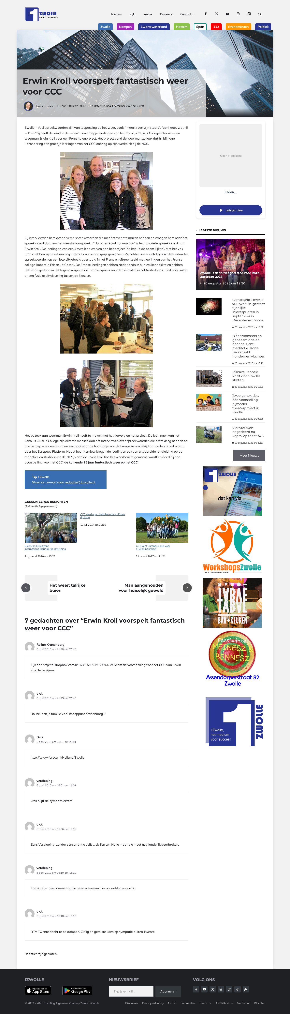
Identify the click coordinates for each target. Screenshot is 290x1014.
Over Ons (205, 1003)
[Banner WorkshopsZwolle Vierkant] (232, 576)
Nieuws (116, 14)
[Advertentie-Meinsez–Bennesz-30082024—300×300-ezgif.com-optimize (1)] (232, 687)
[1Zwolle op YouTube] (227, 14)
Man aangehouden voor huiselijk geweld (141, 588)
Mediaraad (243, 1003)
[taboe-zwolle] (232, 626)
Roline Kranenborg (50, 644)
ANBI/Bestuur (224, 1003)
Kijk (132, 14)
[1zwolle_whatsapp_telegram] (232, 515)
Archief (172, 1003)
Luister (147, 14)
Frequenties (188, 1003)
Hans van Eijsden (45, 106)
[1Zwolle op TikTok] (249, 14)
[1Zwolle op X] (216, 14)
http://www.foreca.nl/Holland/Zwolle (57, 757)
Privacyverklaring (153, 1003)
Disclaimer (131, 1003)
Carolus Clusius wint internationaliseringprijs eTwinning (45, 547)
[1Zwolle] (41, 14)
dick (39, 693)
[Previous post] (26, 588)
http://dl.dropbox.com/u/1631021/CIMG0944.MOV (80, 665)
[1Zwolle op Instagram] (238, 14)
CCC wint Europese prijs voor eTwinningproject (153, 547)
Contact (185, 14)
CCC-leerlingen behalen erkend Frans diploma (102, 516)
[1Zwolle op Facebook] (205, 14)
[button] (259, 14)
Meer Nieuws (249, 455)
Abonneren (168, 991)
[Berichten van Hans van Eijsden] (29, 106)
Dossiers (166, 14)
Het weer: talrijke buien (68, 588)
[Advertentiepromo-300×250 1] (235, 745)
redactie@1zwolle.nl (80, 482)
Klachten (259, 1003)
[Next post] (187, 588)
